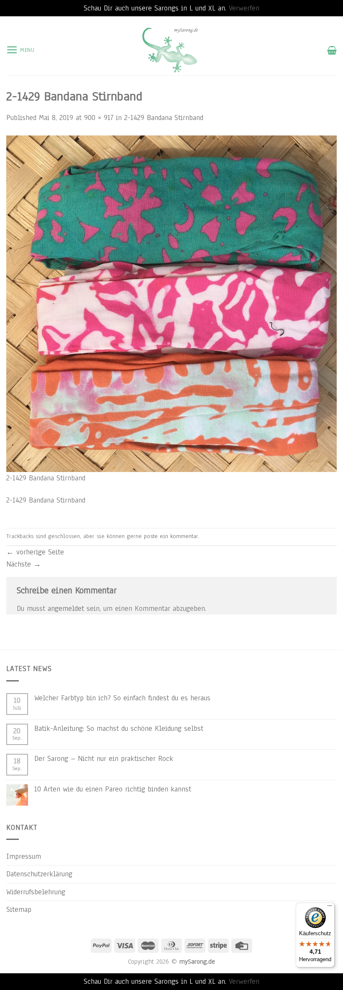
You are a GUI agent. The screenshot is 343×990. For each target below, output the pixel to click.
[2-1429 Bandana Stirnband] (171, 303)
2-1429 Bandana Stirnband (163, 117)
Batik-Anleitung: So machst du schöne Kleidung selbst (118, 728)
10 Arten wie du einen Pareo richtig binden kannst (112, 789)
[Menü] (330, 908)
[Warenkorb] (332, 50)
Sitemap (18, 909)
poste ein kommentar (171, 536)
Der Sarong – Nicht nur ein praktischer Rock (103, 758)
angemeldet (66, 608)
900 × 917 (98, 117)
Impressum (23, 856)
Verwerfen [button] (244, 8)
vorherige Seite (35, 552)
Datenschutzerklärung (39, 874)
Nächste (23, 564)
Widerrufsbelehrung (35, 892)
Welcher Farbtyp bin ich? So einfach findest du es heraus (122, 697)
